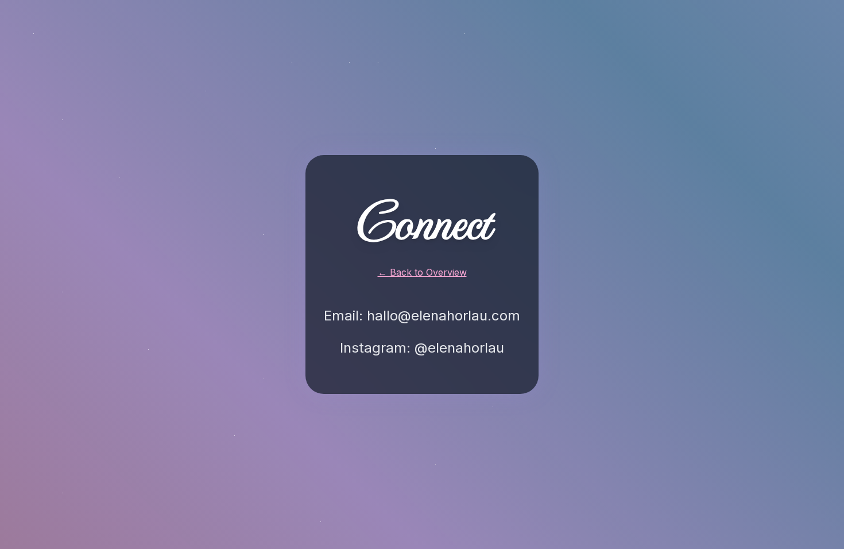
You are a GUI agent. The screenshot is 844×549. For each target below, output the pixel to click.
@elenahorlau (459, 347)
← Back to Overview (422, 272)
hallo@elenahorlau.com (443, 315)
